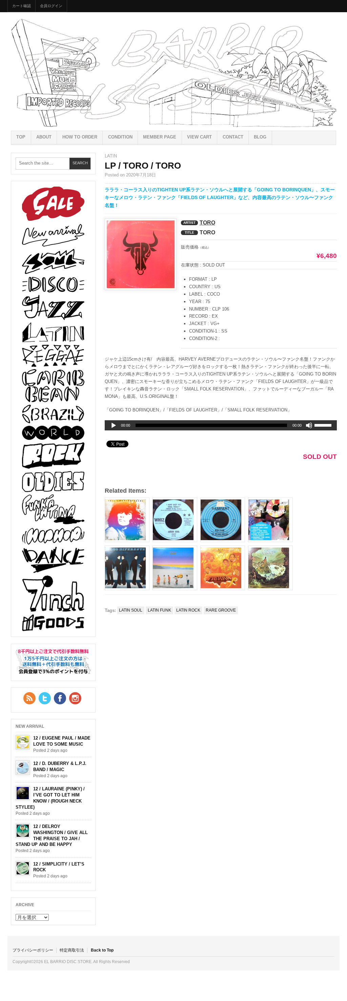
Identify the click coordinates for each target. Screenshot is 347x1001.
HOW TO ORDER (79, 137)
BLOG (260, 137)
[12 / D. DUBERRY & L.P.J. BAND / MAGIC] (23, 768)
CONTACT (233, 137)
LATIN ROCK (188, 610)
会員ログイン (51, 6)
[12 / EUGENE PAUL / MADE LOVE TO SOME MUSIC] (23, 742)
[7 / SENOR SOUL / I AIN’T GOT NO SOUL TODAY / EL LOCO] (174, 519)
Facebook (60, 698)
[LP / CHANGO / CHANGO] (270, 568)
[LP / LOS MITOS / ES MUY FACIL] (174, 568)
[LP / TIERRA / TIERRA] (222, 568)
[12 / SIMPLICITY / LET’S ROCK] (23, 868)
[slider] (323, 426)
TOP (20, 137)
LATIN (111, 155)
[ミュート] (309, 425)
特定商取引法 (72, 950)
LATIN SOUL (130, 610)
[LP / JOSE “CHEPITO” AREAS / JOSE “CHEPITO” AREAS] (127, 519)
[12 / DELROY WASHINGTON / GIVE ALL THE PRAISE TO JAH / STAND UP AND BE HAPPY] (23, 831)
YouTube (75, 698)
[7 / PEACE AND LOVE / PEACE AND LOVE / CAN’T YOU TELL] (270, 519)
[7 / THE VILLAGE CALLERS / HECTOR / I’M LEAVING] (222, 519)
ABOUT (44, 137)
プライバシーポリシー (33, 950)
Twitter (45, 698)
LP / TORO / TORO (143, 165)
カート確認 (21, 6)
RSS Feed (29, 698)
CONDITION (120, 137)
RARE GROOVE (221, 610)
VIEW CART (199, 137)
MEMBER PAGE (159, 137)
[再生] (113, 425)
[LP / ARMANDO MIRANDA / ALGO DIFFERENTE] (127, 568)
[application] (221, 425)
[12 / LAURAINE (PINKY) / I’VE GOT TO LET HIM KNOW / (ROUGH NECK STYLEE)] (23, 793)
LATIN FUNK (159, 610)
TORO (207, 223)
